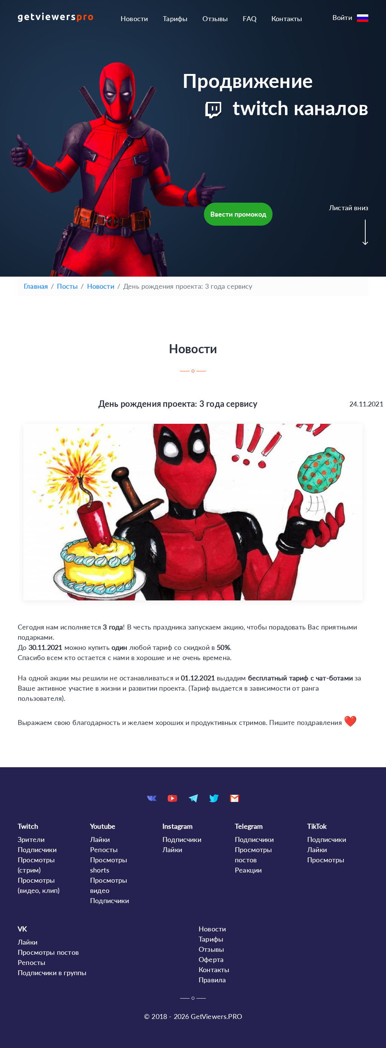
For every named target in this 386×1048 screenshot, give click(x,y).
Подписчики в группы (52, 972)
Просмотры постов (48, 952)
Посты (67, 286)
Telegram (249, 826)
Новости (134, 18)
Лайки (100, 839)
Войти (342, 17)
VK (22, 929)
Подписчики (37, 849)
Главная (36, 286)
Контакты (286, 18)
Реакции (248, 870)
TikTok (316, 826)
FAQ (249, 18)
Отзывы (215, 18)
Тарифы (175, 18)
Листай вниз (348, 207)
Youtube (102, 826)
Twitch (28, 826)
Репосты (104, 849)
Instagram (177, 826)
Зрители (31, 839)
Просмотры (326, 860)
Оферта (211, 959)
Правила (212, 980)
